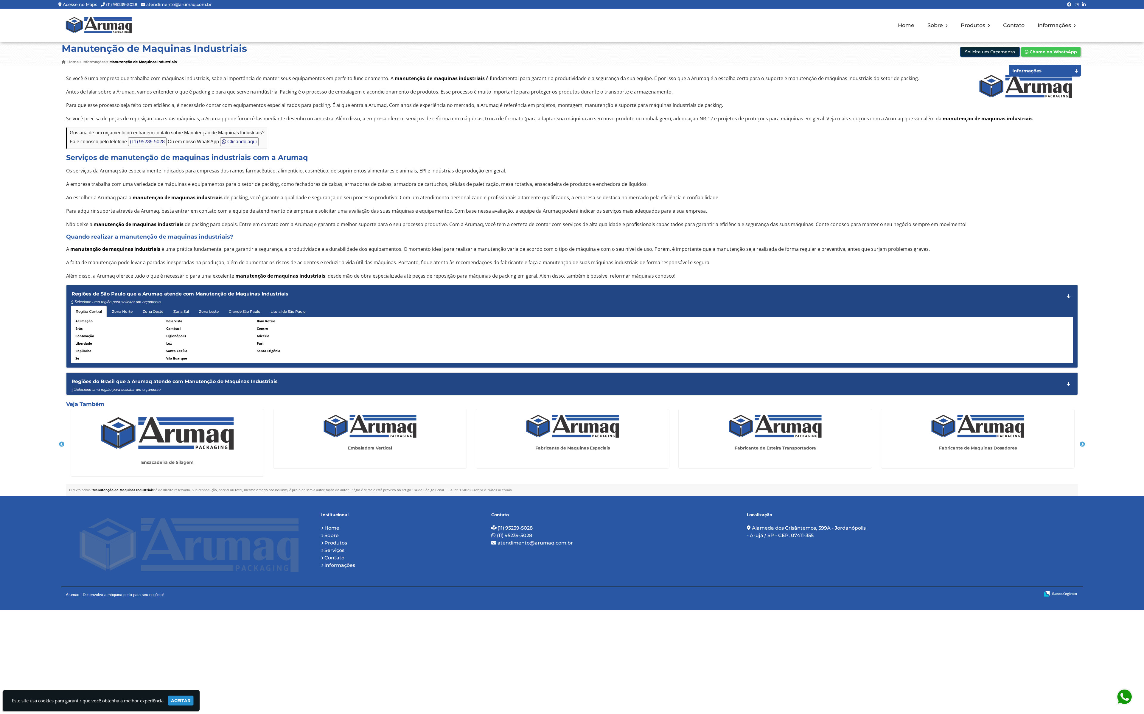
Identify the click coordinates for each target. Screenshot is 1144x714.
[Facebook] (1069, 4)
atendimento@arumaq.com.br (179, 4)
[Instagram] (1076, 4)
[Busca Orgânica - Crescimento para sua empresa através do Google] (1060, 593)
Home (906, 25)
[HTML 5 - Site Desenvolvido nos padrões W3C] (992, 594)
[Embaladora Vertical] (370, 426)
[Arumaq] (189, 545)
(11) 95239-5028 (121, 4)
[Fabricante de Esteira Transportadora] (775, 426)
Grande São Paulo (244, 311)
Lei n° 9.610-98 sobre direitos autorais (480, 490)
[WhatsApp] (1124, 697)
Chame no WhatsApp (1052, 52)
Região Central (89, 311)
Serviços (334, 550)
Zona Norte (122, 311)
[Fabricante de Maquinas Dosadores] (977, 426)
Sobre (935, 25)
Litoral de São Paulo (288, 311)
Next (1082, 444)
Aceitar (180, 700)
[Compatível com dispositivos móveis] (1033, 594)
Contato (1014, 25)
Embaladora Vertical (370, 448)
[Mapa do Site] (976, 594)
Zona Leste (209, 311)
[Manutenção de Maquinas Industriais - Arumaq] (99, 25)
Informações (1055, 25)
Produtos (974, 25)
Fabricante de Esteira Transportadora (775, 448)
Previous (62, 444)
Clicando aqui (241, 141)
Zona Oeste (153, 311)
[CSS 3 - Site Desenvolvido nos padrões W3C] (1012, 594)
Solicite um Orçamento (990, 52)
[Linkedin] (1084, 4)
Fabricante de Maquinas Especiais (572, 448)
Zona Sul (181, 311)
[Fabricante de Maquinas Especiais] (572, 426)
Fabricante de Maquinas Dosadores (978, 448)
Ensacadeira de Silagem (167, 462)
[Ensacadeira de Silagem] (167, 433)
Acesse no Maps (80, 4)
